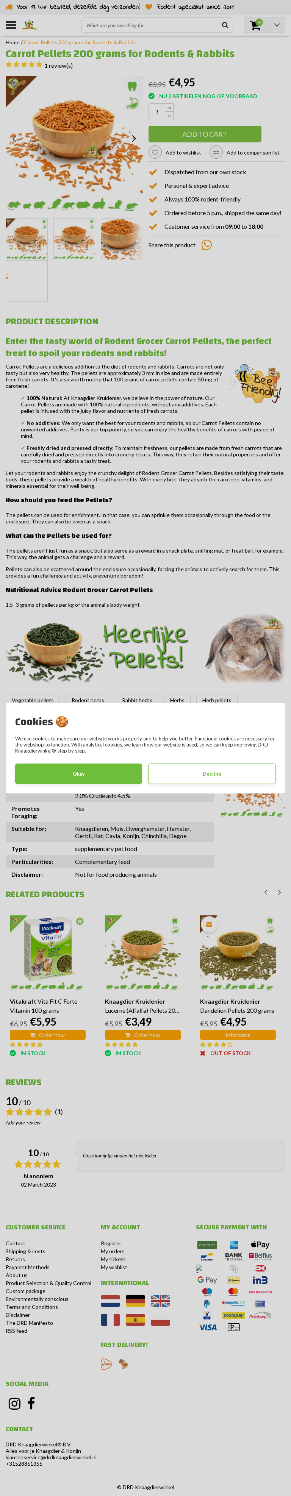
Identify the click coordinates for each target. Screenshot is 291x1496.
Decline (212, 774)
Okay (79, 774)
